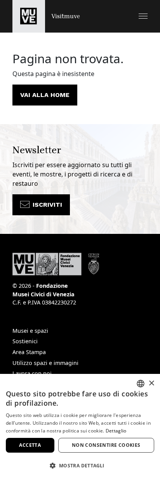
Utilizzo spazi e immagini (45, 363)
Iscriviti (47, 204)
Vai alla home (45, 95)
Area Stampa (29, 352)
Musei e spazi (30, 330)
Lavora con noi (32, 373)
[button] (143, 16)
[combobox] (140, 383)
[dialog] (80, 426)
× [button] (151, 383)
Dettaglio (116, 430)
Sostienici (25, 341)
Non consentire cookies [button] (106, 445)
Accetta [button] (30, 445)
